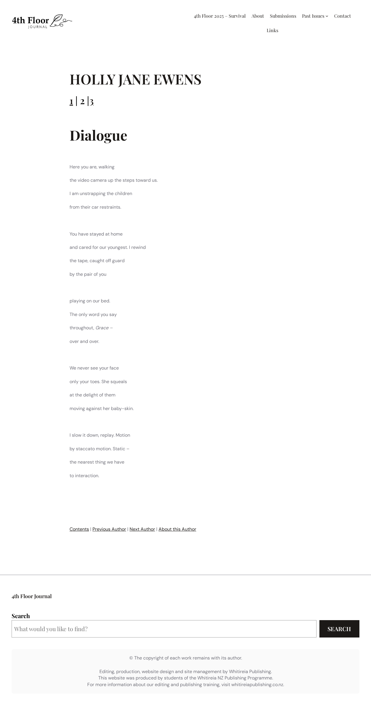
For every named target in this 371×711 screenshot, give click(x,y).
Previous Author (109, 529)
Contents (79, 529)
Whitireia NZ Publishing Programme (234, 678)
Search (21, 616)
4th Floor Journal (32, 596)
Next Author (142, 529)
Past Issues (313, 16)
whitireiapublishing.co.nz (257, 684)
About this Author (177, 529)
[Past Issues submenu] (326, 15)
